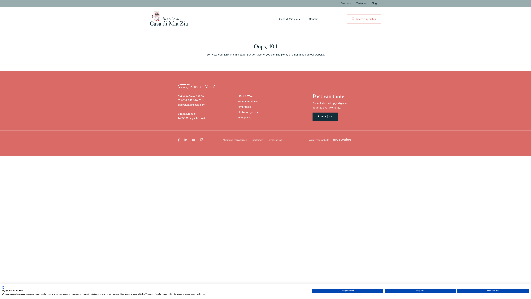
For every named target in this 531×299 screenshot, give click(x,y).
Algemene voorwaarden (235, 140)
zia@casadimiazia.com (191, 104)
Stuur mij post (325, 116)
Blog (374, 3)
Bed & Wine (246, 96)
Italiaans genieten (249, 112)
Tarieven (361, 3)
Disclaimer (257, 140)
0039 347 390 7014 (193, 100)
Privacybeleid (275, 140)
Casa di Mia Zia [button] (288, 19)
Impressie (245, 106)
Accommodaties (248, 101)
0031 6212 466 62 (193, 95)
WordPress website (319, 140)
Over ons (346, 3)
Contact (313, 19)
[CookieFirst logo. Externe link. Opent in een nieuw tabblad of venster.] (3, 287)
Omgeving (245, 117)
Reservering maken (365, 19)
